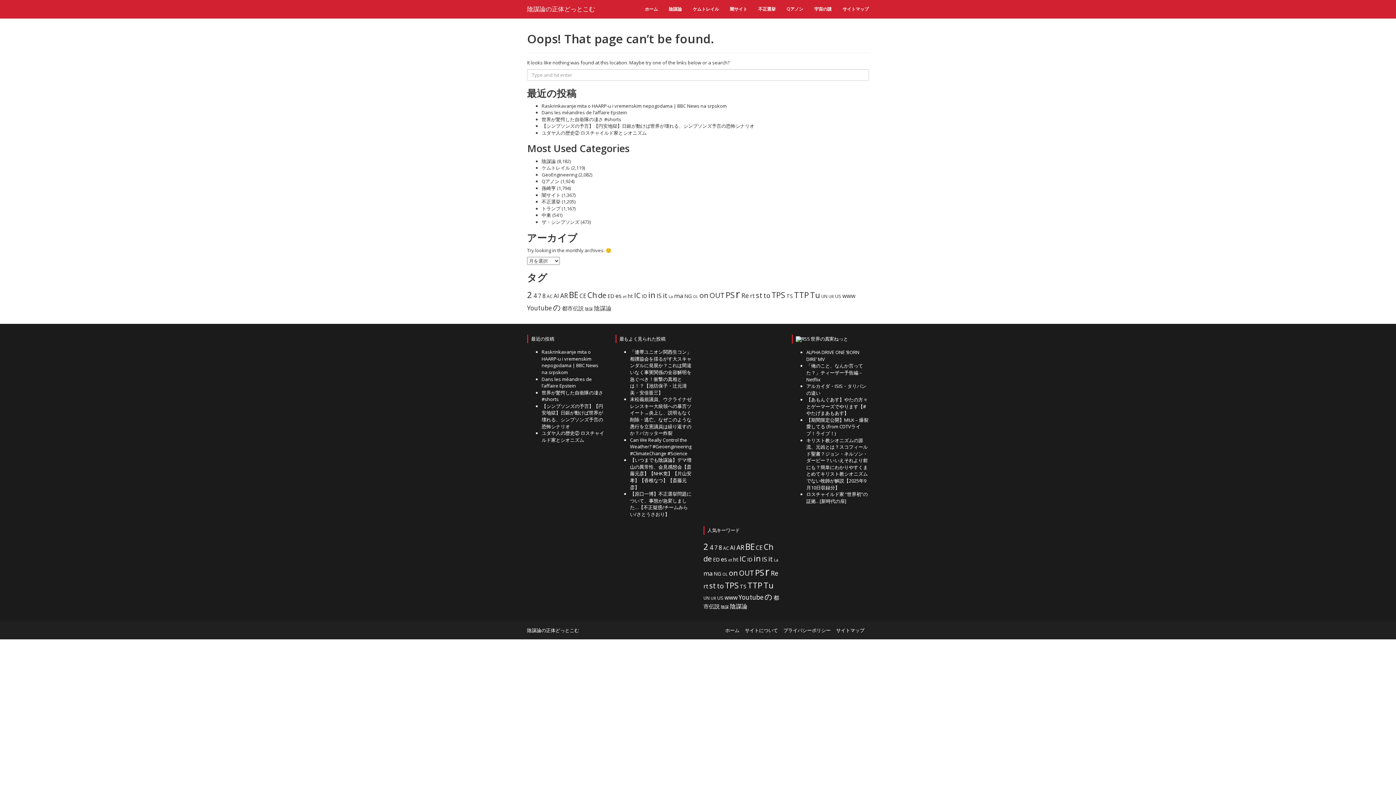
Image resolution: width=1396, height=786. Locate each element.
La (671, 296)
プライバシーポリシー (807, 630)
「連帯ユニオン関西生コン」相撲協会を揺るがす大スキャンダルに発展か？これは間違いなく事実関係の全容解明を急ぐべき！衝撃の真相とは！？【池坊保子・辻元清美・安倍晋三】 (660, 372)
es (618, 296)
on (704, 295)
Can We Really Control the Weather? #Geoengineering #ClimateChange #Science (660, 447)
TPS (778, 295)
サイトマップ (856, 9)
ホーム (651, 9)
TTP (801, 295)
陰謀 (589, 308)
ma (678, 295)
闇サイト (738, 9)
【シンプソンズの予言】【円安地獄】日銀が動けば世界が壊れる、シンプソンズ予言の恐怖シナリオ (648, 126)
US (838, 296)
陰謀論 (675, 9)
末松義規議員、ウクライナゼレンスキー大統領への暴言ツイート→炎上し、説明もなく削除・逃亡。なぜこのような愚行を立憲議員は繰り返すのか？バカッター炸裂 (660, 416)
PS (730, 295)
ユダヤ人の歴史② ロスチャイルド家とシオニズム (594, 133)
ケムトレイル (706, 9)
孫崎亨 (549, 188)
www (848, 296)
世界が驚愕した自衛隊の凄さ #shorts (581, 119)
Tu (815, 295)
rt (752, 296)
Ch (592, 295)
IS (659, 295)
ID (644, 296)
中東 (546, 215)
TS (789, 296)
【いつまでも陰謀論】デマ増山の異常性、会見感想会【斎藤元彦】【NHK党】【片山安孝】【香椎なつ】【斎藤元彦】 (660, 473)
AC (550, 296)
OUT (717, 295)
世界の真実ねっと (829, 339)
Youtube (539, 308)
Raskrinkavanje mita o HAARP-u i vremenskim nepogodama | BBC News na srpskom (634, 106)
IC (637, 295)
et (625, 296)
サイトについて (761, 630)
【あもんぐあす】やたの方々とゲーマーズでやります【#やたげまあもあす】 (837, 406)
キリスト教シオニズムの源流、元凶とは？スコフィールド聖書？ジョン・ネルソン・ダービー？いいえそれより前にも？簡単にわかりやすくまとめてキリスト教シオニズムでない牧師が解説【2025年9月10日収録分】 (837, 464)
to (766, 295)
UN (824, 296)
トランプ (551, 208)
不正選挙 (767, 9)
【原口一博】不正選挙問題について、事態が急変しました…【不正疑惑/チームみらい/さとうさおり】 (660, 504)
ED (610, 296)
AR (564, 295)
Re (745, 295)
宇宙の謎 (823, 9)
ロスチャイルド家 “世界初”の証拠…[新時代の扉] (837, 497)
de (602, 295)
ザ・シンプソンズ (560, 222)
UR (831, 296)
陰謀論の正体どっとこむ (561, 9)
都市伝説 (573, 308)
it (665, 295)
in (651, 295)
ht (630, 295)
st (759, 295)
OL (695, 296)
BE (573, 295)
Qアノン (795, 9)
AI (556, 296)
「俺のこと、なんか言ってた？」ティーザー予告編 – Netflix (834, 372)
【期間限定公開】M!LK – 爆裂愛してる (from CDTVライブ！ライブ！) (837, 427)
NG (688, 296)
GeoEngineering (559, 174)
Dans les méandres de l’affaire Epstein (584, 112)
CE (582, 296)
